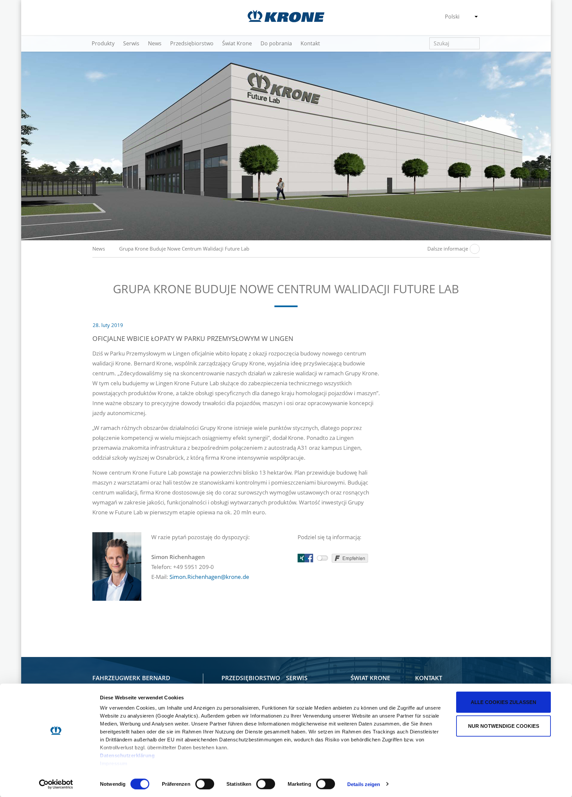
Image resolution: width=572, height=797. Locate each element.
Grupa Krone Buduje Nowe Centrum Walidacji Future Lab (184, 248)
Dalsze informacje (447, 248)
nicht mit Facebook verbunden (322, 558)
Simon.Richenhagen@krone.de (209, 577)
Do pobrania (276, 43)
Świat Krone (237, 43)
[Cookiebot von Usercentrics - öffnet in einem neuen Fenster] (56, 784)
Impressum (113, 763)
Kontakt (310, 43)
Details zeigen (363, 784)
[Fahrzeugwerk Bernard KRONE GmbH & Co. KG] (286, 16)
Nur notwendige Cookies (503, 725)
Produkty (103, 43)
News (155, 43)
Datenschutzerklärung (127, 755)
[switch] (204, 783)
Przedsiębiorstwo (192, 43)
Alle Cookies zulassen (503, 702)
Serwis (131, 43)
